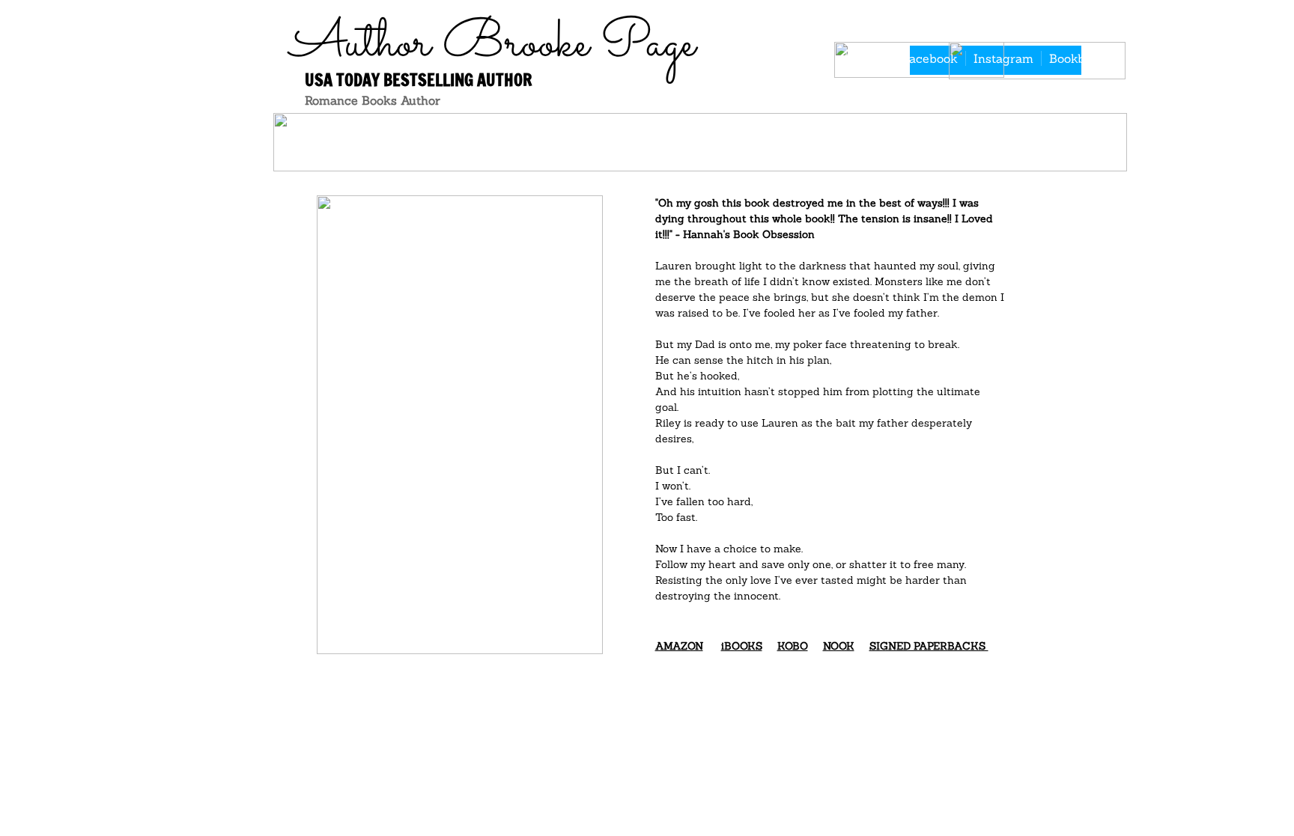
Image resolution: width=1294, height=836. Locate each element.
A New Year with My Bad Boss (723, 154)
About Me (878, 132)
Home (413, 132)
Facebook (930, 58)
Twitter (866, 58)
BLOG (487, 132)
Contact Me (1003, 132)
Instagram (1003, 58)
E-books (574, 132)
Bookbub (1074, 58)
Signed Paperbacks (722, 132)
